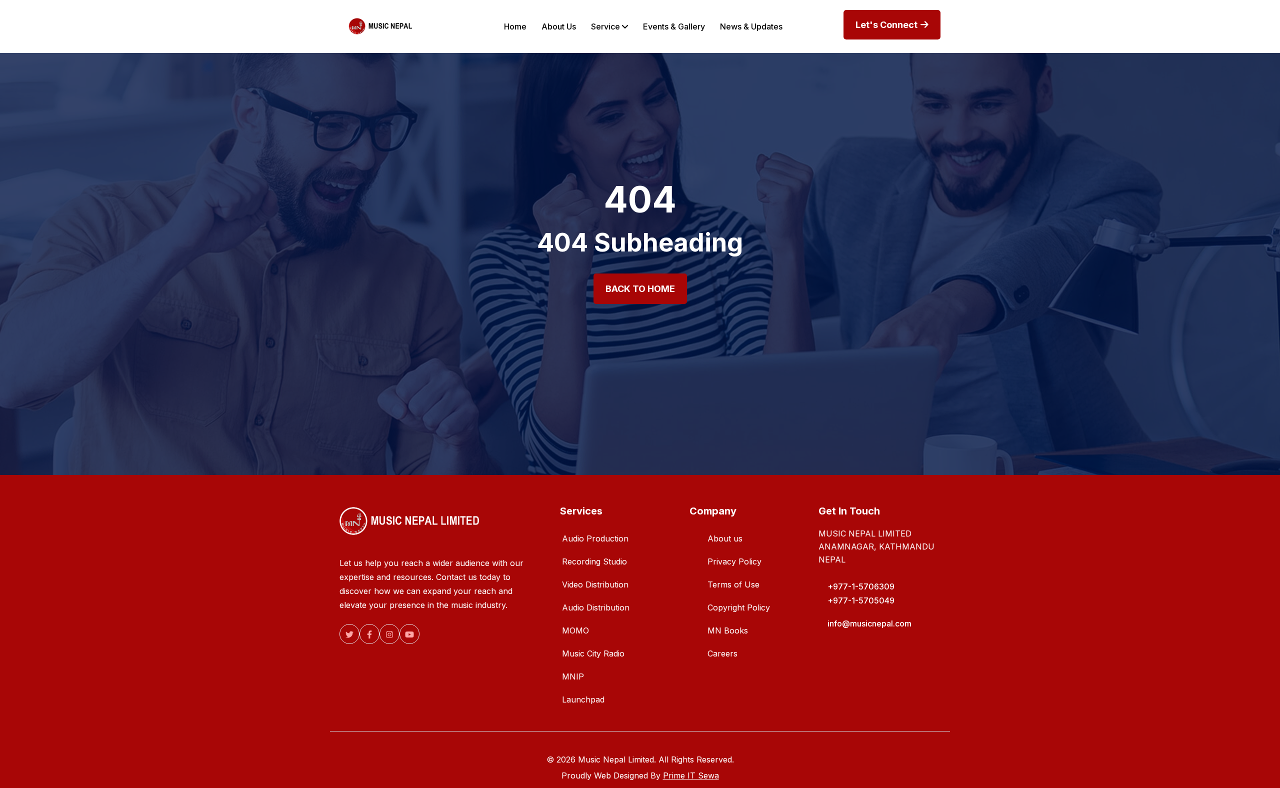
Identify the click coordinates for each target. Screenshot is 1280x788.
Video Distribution (595, 585)
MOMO (575, 631)
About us (725, 539)
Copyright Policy (739, 607)
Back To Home (640, 289)
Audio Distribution (596, 607)
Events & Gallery (674, 27)
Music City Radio (593, 653)
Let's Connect (888, 25)
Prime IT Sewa (691, 775)
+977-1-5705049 (861, 601)
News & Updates (751, 27)
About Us (559, 27)
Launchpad (583, 699)
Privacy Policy (735, 561)
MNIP (573, 677)
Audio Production (595, 539)
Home (515, 27)
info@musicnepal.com (870, 623)
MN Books (728, 631)
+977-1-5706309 (861, 587)
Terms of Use (734, 585)
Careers (723, 653)
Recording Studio (594, 561)
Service (606, 27)
